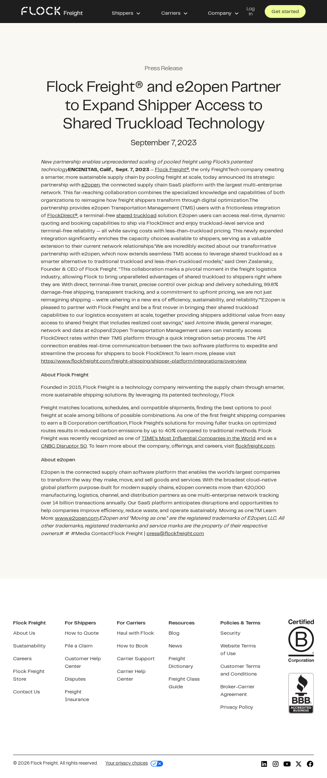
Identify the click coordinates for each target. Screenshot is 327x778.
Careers (22, 658)
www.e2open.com (77, 518)
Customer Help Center (83, 662)
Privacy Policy (236, 707)
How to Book (132, 646)
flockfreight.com (255, 446)
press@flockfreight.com (175, 533)
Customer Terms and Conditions (240, 670)
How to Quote (82, 633)
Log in (251, 11)
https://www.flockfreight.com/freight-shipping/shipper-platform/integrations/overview (144, 361)
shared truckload (136, 215)
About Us (24, 633)
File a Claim (79, 646)
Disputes (75, 679)
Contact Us (26, 692)
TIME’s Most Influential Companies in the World (198, 438)
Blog (174, 633)
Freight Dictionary (181, 662)
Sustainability (29, 646)
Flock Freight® (172, 169)
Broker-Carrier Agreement (237, 690)
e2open (90, 185)
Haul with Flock (135, 633)
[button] (126, 11)
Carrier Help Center (131, 675)
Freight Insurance (77, 696)
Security (230, 633)
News (175, 646)
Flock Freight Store (28, 675)
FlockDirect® (62, 215)
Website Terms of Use (238, 650)
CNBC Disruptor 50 (64, 446)
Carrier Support (136, 658)
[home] (52, 11)
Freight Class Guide (184, 683)
